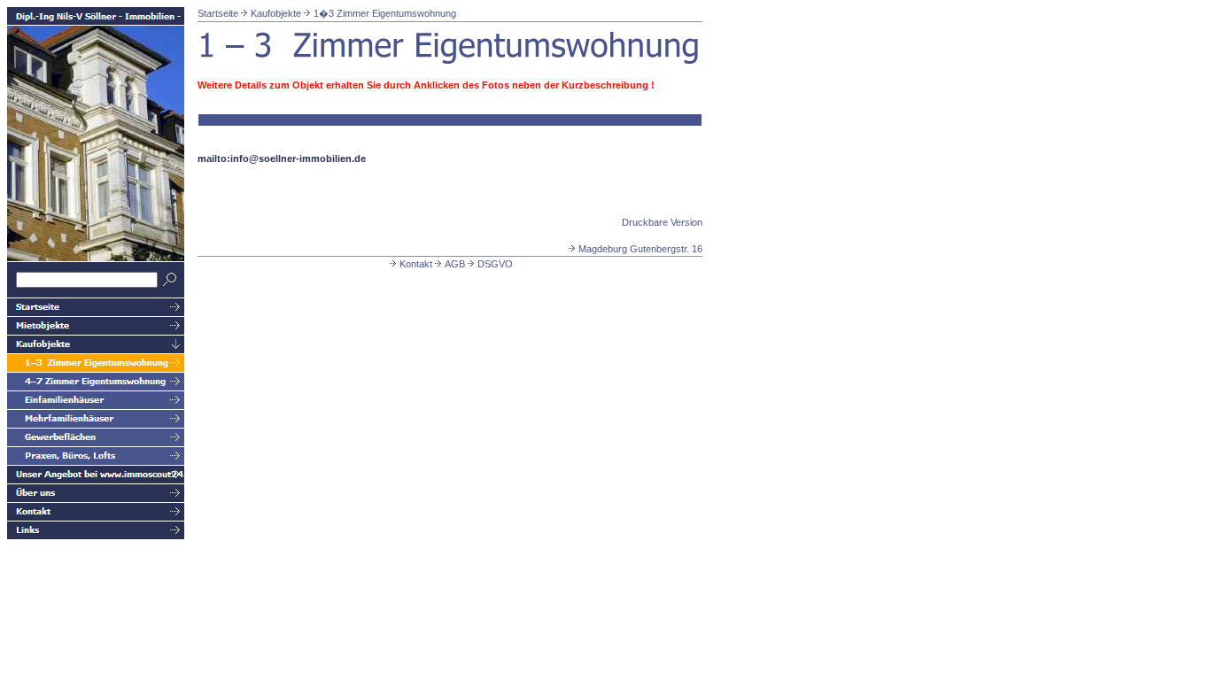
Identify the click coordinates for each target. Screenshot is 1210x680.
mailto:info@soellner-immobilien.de (282, 158)
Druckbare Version (662, 222)
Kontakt (415, 264)
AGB (455, 264)
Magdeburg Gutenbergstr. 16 (640, 248)
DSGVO (495, 264)
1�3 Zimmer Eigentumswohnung (385, 13)
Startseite (218, 13)
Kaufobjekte (276, 13)
